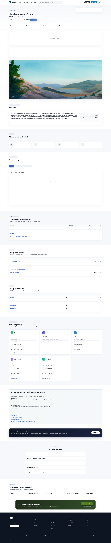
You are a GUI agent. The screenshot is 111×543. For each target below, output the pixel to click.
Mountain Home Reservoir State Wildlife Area (50, 339)
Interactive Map (71, 519)
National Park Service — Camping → (17, 415)
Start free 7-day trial (87, 503)
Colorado (18, 7)
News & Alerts (70, 520)
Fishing (52, 522)
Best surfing (91, 535)
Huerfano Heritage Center (15, 370)
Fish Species (70, 522)
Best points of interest (74, 535)
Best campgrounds (26, 535)
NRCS (96, 540)
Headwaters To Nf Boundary (47, 363)
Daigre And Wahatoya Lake (78, 346)
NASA (98, 540)
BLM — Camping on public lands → (17, 419)
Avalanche (35, 525)
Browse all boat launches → (47, 352)
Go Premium (94, 2)
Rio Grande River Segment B (47, 365)
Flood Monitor (70, 523)
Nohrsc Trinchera (13, 305)
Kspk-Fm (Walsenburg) (15, 368)
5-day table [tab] (18, 165)
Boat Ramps (53, 525)
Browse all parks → (14, 352)
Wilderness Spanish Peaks (15, 336)
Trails (52, 528)
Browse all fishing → (77, 352)
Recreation (26, 2)
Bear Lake (12, 228)
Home (9, 7)
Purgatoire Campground (14, 230)
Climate (20, 2)
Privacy (87, 523)
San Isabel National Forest (15, 339)
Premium (87, 520)
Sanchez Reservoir (77, 349)
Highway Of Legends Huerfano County (48, 336)
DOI (100, 540)
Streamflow (35, 520)
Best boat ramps (53, 535)
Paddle (52, 520)
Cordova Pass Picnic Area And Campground (18, 236)
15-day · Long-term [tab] (27, 165)
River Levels (36, 523)
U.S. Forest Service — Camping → (17, 417)
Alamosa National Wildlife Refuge (16, 349)
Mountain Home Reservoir (78, 341)
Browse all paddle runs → (46, 378)
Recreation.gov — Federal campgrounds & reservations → (21, 413)
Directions (19, 19)
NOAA (94, 540)
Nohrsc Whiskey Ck (13, 308)
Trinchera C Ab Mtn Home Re (15, 266)
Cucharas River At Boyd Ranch (15, 261)
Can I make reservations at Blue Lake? (35, 453)
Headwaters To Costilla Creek (47, 368)
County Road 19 (13, 365)
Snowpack (35, 519)
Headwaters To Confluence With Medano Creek (50, 370)
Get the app (95, 432)
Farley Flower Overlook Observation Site (17, 363)
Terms (87, 522)
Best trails (84, 535)
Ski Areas (52, 519)
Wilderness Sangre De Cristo (16, 344)
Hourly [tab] (11, 165)
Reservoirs (35, 522)
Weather (69, 525)
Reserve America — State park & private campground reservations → (23, 421)
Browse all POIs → (14, 378)
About (87, 519)
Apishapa (12, 297)
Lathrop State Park (14, 341)
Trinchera (12, 302)
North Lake (76, 336)
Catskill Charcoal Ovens (15, 373)
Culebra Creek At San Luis (14, 272)
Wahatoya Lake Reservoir (78, 344)
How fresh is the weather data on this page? (36, 458)
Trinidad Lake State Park (15, 346)
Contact (87, 525)
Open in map (33, 19)
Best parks (34, 535)
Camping (13, 7)
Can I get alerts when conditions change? (36, 472)
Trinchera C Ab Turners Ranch (15, 264)
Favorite (12, 19)
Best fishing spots (43, 535)
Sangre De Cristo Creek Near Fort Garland (17, 269)
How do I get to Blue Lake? (32, 467)
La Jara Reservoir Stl (45, 341)
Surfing (52, 530)
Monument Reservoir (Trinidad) (79, 339)
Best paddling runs (63, 535)
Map (31, 2)
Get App (87, 2)
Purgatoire (12, 233)
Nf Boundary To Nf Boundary (47, 373)
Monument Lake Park (89, 493)
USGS (92, 540)
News (35, 2)
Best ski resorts (16, 535)
